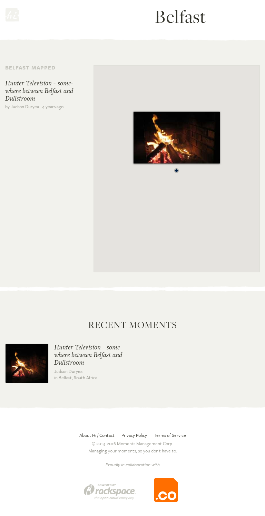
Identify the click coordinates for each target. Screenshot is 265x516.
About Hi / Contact (97, 435)
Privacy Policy (134, 435)
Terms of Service (170, 435)
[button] (177, 169)
